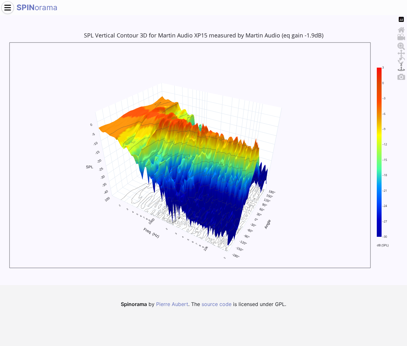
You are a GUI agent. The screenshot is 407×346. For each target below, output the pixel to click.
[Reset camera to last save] (401, 35)
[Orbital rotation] (401, 59)
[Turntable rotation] (401, 66)
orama (37, 7)
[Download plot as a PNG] (401, 75)
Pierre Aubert (172, 304)
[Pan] (401, 52)
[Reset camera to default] (401, 28)
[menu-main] (7, 7)
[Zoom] (401, 45)
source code (216, 304)
